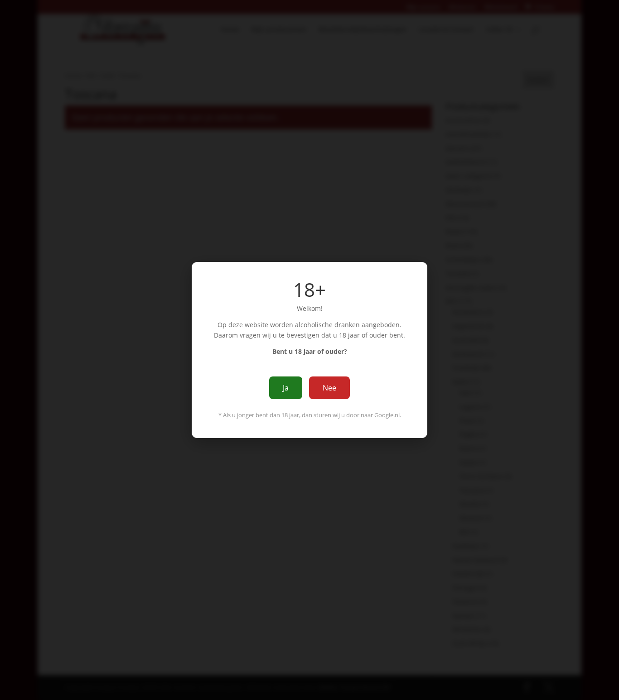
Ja (286, 388)
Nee (329, 388)
